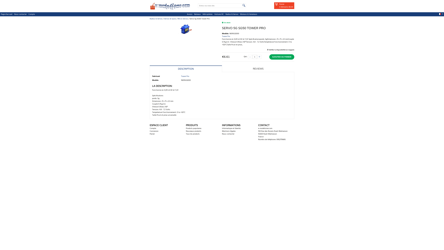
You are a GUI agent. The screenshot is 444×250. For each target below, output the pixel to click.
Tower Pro (226, 36)
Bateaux (197, 14)
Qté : (246, 56)
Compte (31, 14)
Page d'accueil (6, 14)
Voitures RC (219, 14)
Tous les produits (193, 134)
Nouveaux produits (193, 131)
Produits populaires (193, 128)
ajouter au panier (281, 57)
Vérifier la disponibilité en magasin (281, 50)
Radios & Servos (232, 14)
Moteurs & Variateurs (248, 14)
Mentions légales (229, 131)
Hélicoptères (208, 14)
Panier (152, 134)
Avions (189, 14)
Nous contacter (20, 14)
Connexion (154, 131)
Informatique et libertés (231, 128)
